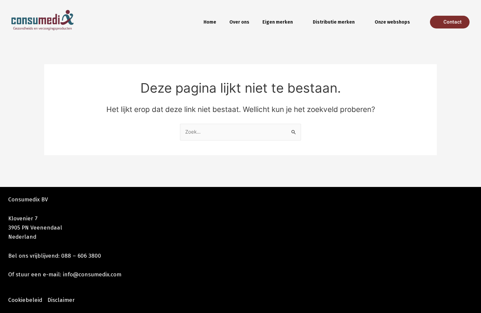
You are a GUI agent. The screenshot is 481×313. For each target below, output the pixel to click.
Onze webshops (392, 22)
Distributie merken (334, 22)
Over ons (239, 22)
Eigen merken (277, 22)
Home (210, 22)
